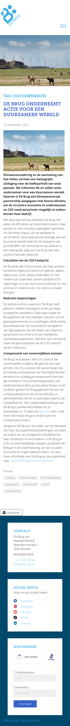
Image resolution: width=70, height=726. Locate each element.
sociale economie (13, 491)
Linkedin (25, 623)
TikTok (24, 618)
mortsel (45, 484)
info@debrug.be (24, 564)
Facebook (26, 601)
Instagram (26, 606)
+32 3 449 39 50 (24, 560)
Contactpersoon (24, 672)
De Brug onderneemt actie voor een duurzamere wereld (32, 109)
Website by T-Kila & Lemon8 (21, 720)
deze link (44, 411)
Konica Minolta (30, 484)
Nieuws (8, 471)
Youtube (25, 612)
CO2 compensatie (28, 477)
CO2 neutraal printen (50, 477)
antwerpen (10, 477)
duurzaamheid (11, 484)
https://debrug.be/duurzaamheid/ (32, 461)
